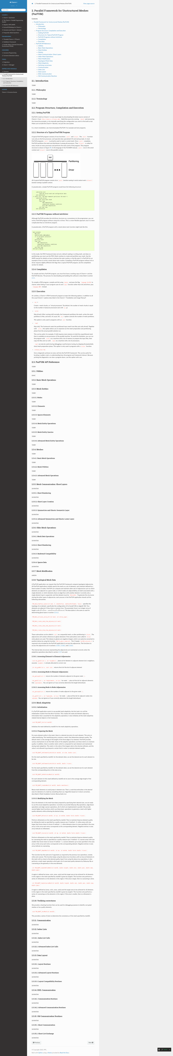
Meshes (40, 52)
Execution (41, 41)
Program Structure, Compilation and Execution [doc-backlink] (58, 107)
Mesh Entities (42, 50)
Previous (37, 1042)
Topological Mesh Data (45, 61)
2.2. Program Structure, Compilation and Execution (13, 82)
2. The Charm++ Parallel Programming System (12, 21)
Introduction (40, 24)
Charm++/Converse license (9, 92)
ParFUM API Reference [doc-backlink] (45, 362)
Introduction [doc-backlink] (40, 80)
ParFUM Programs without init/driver (50, 37)
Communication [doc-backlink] (41, 920)
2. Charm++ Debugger (8, 65)
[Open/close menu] (1, 74)
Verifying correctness (45, 65)
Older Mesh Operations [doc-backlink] (44, 527)
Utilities (40, 46)
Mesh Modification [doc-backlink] (42, 571)
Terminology (42, 28)
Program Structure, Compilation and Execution (51, 30)
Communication (43, 67)
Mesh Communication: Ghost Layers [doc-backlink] (49, 484)
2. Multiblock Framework (9, 42)
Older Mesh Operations (45, 56)
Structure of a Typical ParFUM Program (50, 35)
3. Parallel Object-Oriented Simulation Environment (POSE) (12, 45)
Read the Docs (64, 1052)
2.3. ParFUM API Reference (10, 85)
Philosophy (41, 26)
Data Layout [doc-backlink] (39, 955)
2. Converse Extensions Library (10, 55)
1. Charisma (5, 71)
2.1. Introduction (8, 78)
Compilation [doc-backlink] (39, 269)
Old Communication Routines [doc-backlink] (47, 1016)
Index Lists (41, 69)
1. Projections (6, 62)
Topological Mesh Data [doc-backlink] (44, 580)
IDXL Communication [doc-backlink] (44, 990)
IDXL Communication (45, 74)
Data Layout (42, 71)
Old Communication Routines (47, 76)
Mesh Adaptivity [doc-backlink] (41, 703)
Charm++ (14, 2)
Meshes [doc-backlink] (37, 449)
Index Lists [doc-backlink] (39, 929)
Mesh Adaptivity (43, 63)
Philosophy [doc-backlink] (39, 90)
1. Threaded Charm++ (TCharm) (11, 39)
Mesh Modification (44, 59)
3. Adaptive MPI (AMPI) (8, 24)
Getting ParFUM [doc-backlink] (41, 112)
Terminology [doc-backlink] (39, 99)
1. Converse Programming (9, 53)
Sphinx (40, 1052)
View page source (88, 3)
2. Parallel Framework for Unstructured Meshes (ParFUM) (12, 75)
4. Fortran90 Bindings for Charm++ (11, 27)
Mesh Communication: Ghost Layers (49, 54)
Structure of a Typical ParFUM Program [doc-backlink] (51, 132)
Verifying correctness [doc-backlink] (44, 900)
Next (90, 1042)
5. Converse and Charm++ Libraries (11, 30)
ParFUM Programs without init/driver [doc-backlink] (50, 214)
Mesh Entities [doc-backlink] (40, 389)
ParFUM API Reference (43, 43)
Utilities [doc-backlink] (37, 371)
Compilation (42, 39)
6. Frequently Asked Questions (10, 32)
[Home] (32, 3)
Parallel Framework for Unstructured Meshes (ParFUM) (51, 22)
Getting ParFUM (43, 33)
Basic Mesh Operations (45, 48)
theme (50, 1052)
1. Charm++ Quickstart (8, 17)
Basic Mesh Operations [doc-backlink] (44, 380)
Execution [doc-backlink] (38, 291)
